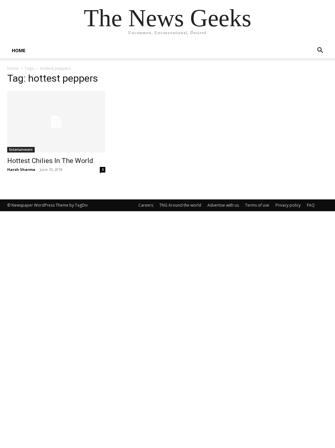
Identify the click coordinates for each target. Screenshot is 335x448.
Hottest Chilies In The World (50, 161)
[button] (320, 51)
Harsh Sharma (21, 169)
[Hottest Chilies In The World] (56, 122)
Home (13, 68)
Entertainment (21, 149)
